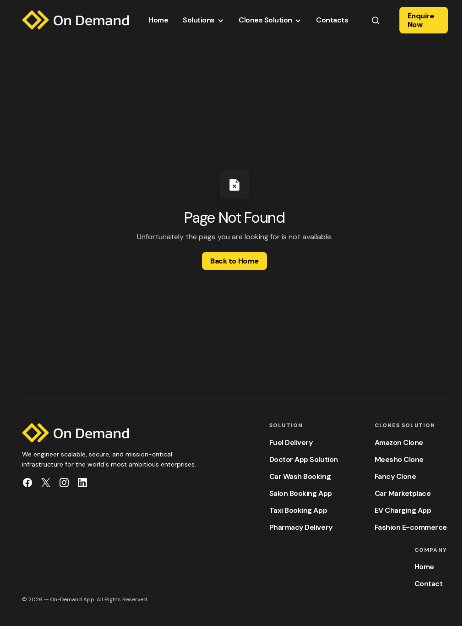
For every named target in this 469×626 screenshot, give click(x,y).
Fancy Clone (395, 476)
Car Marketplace (403, 493)
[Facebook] (27, 482)
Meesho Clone (399, 459)
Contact (428, 583)
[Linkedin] (82, 482)
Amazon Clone (399, 442)
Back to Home (234, 261)
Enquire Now (421, 20)
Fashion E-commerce (411, 527)
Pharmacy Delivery (301, 527)
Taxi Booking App (298, 510)
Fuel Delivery (291, 442)
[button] (375, 20)
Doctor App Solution (303, 459)
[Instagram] (64, 482)
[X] (46, 482)
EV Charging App (403, 510)
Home (424, 566)
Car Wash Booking (300, 476)
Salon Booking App (300, 493)
